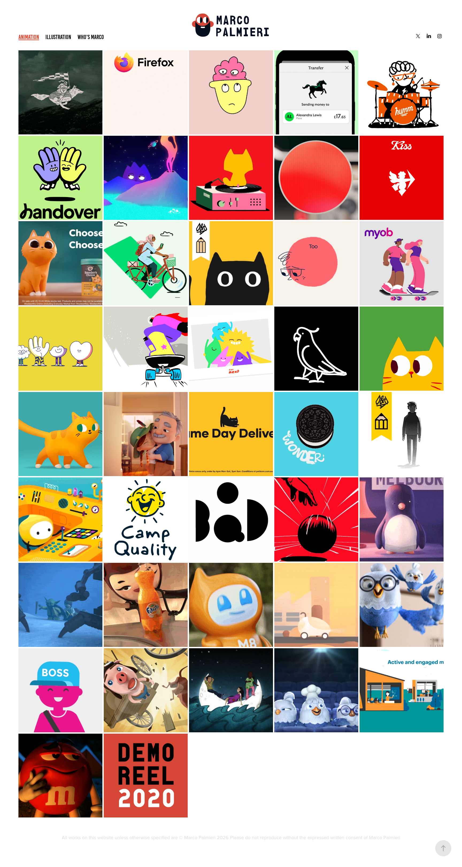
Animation (28, 37)
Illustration (58, 37)
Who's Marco (91, 37)
